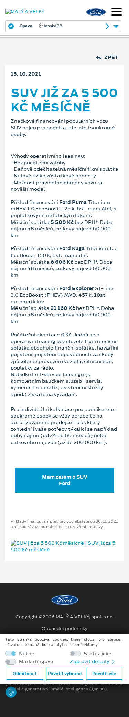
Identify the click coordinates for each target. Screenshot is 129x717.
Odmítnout (25, 673)
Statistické (97, 653)
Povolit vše (104, 673)
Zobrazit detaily (90, 661)
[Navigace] (116, 13)
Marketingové (36, 661)
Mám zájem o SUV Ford (64, 480)
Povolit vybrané (65, 673)
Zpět (111, 57)
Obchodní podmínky (64, 629)
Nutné (26, 653)
